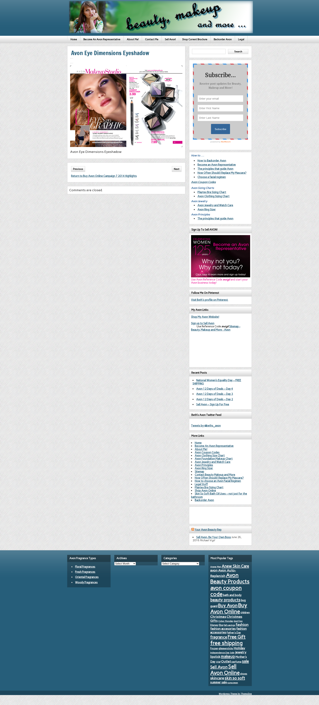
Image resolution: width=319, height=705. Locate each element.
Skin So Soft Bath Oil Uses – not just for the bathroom (219, 495)
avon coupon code (226, 591)
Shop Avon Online (205, 490)
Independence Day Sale (222, 652)
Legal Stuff (201, 484)
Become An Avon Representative (101, 39)
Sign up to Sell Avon (202, 323)
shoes (243, 673)
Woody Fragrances (86, 582)
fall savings (229, 625)
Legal (241, 39)
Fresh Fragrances (85, 572)
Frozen (214, 648)
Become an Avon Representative (217, 164)
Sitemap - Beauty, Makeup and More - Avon (215, 328)
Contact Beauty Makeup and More (215, 474)
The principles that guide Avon (215, 168)
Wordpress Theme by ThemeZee (235, 693)
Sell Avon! (170, 39)
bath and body (232, 595)
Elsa (221, 625)
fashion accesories (223, 628)
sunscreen (232, 682)
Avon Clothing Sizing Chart (213, 196)
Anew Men (215, 566)
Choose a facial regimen (212, 177)
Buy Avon (228, 605)
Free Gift (237, 637)
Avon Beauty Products (230, 578)
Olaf (218, 662)
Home (74, 39)
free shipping (226, 643)
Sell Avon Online (225, 669)
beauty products (225, 599)
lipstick (215, 657)
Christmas (218, 617)
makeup (228, 656)
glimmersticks (226, 648)
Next (176, 169)
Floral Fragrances (85, 566)
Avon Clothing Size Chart (210, 455)
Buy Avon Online (228, 608)
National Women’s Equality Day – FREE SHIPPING (217, 382)
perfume (236, 661)
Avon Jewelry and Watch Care (215, 205)
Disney (214, 625)
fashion (242, 624)
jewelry (240, 652)
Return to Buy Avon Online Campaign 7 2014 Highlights (104, 176)
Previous (78, 169)
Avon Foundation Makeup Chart (214, 458)
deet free (238, 621)
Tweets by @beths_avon (206, 425)
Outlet (226, 661)
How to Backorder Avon (212, 160)
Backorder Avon (223, 39)
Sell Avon (219, 666)
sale (245, 661)
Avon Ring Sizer (207, 209)
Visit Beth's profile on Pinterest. (209, 300)
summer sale (218, 682)
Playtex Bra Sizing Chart (212, 192)
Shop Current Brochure (194, 39)
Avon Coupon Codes (203, 182)
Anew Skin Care (235, 566)
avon (214, 570)
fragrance (218, 637)
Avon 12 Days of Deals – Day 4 (214, 388)
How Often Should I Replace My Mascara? (222, 172)
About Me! (133, 39)
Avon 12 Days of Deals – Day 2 (214, 399)
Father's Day (234, 632)
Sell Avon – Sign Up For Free (212, 404)
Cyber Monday (225, 621)
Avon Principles (204, 465)
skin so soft (235, 678)
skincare (217, 678)
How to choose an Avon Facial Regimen (218, 481)
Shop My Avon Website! (205, 316)
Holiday (239, 648)
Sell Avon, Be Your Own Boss (213, 537)
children (245, 612)
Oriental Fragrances (87, 577)
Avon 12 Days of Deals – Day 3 (214, 394)
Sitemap (199, 471)
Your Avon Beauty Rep (208, 529)
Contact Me (151, 39)
